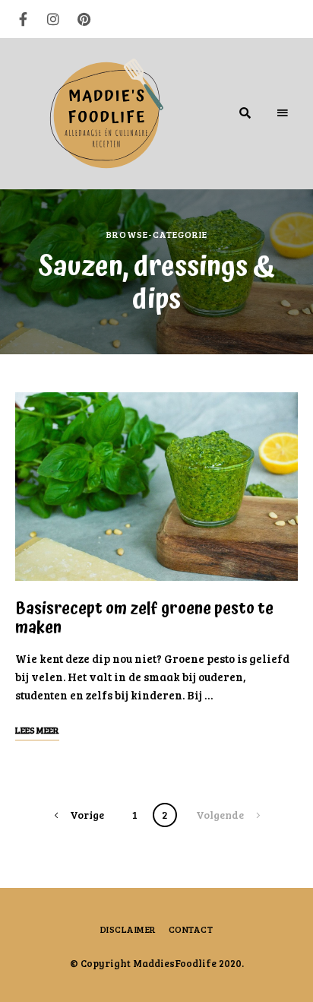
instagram (53, 19)
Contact (191, 929)
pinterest (83, 19)
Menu (282, 113)
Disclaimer (128, 929)
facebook (23, 19)
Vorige (87, 814)
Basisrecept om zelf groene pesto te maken (144, 618)
